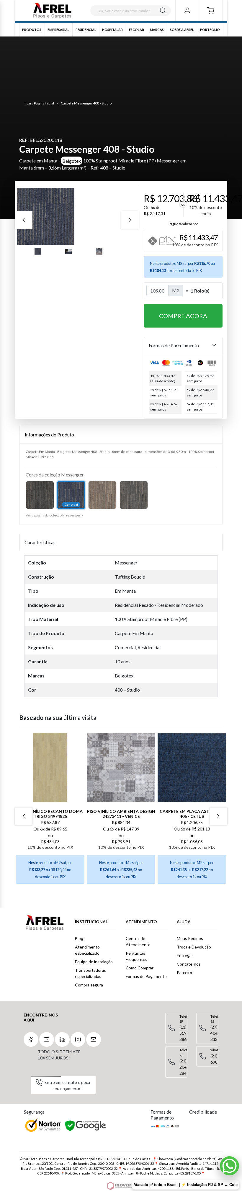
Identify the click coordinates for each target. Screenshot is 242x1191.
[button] (210, 10)
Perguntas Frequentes (136, 956)
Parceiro (184, 972)
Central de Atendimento (138, 941)
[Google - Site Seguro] (86, 1126)
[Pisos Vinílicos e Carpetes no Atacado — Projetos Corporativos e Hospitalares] (52, 10)
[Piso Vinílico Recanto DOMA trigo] (50, 767)
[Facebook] (31, 1039)
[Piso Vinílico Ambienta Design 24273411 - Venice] (121, 767)
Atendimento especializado (87, 950)
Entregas (185, 955)
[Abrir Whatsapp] (229, 1165)
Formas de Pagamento (146, 976)
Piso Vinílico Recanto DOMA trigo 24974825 (50, 814)
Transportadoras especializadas (90, 973)
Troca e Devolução (194, 946)
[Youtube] (46, 1039)
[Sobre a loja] (45, 923)
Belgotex (71, 160)
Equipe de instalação (94, 961)
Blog (79, 938)
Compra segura (89, 984)
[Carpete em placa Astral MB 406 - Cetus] (192, 767)
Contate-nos (189, 963)
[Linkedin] (62, 1039)
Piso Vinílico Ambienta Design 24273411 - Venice (121, 814)
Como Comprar (139, 967)
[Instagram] (78, 1039)
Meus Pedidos (190, 938)
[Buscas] (163, 10)
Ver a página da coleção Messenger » (54, 515)
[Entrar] (187, 10)
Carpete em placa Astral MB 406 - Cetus (192, 814)
